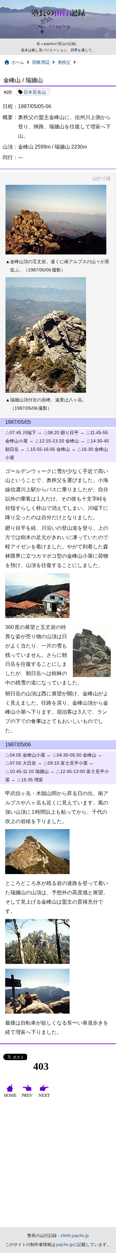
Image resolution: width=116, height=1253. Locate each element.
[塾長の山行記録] (58, 37)
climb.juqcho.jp (75, 1235)
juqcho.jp (64, 1244)
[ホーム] (10, 1097)
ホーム (17, 62)
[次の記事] (44, 1097)
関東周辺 (40, 62)
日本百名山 (35, 92)
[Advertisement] (58, 1166)
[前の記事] (27, 1097)
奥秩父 (64, 62)
